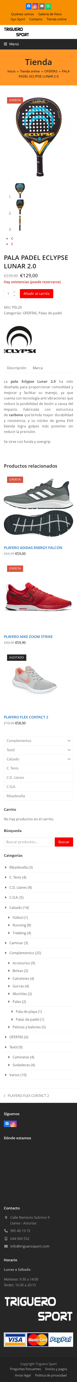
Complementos (19, 740)
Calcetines (21, 978)
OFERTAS (30, 313)
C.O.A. (11, 786)
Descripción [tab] (16, 368)
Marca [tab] (38, 368)
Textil (11, 750)
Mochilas (20, 993)
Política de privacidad (51, 1375)
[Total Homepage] (38, 1321)
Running (19, 925)
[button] (11, 44)
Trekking (19, 933)
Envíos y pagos (56, 1369)
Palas (17, 1001)
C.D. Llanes (15, 777)
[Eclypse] (20, 340)
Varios (14, 1075)
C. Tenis (13, 768)
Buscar (64, 842)
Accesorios (21, 963)
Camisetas (21, 1057)
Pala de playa (26, 1011)
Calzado (13, 759)
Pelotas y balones (27, 1027)
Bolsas (18, 970)
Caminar (16, 943)
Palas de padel (50, 313)
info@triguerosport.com (29, 1246)
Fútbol (18, 917)
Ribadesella (16, 796)
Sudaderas (21, 1065)
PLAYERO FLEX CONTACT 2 (26, 1095)
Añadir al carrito (37, 293)
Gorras (18, 986)
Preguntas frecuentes (25, 1369)
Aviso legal (23, 1375)
